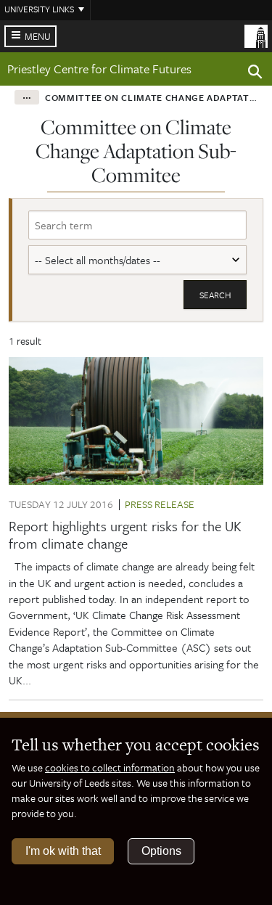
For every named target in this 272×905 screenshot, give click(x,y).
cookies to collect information (110, 767)
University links (39, 8)
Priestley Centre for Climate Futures (99, 69)
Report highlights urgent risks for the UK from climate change (125, 534)
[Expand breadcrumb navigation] (27, 97)
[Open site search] (255, 74)
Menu (38, 36)
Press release (159, 504)
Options (161, 851)
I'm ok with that (63, 851)
